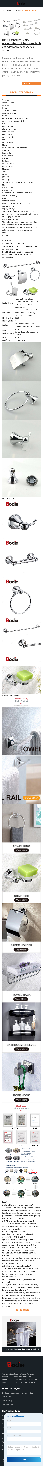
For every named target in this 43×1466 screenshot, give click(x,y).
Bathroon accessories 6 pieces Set (17, 1393)
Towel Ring (7, 1401)
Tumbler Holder (9, 1404)
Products (17, 10)
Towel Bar (6, 1397)
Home (8, 10)
